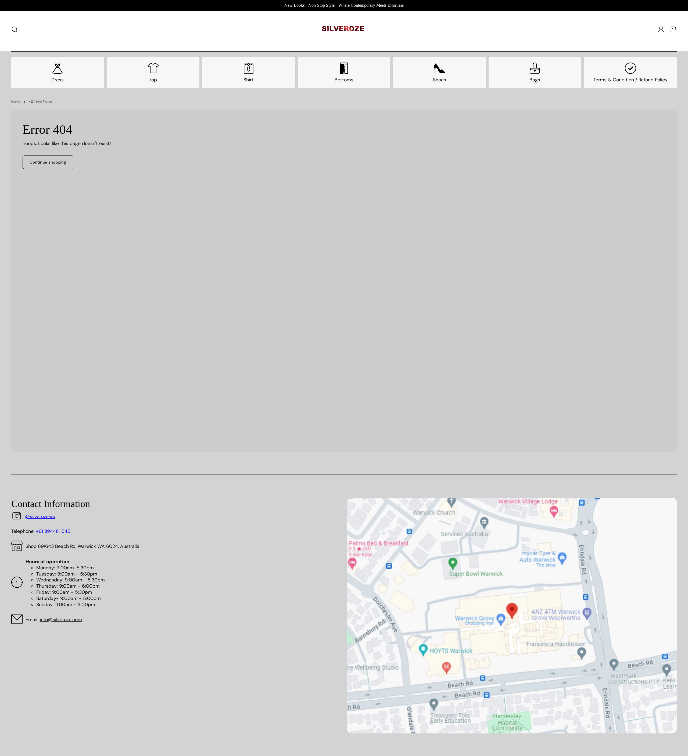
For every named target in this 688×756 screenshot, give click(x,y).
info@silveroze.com (61, 620)
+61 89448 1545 (53, 531)
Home (15, 102)
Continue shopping (48, 162)
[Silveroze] (343, 30)
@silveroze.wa (40, 516)
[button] (15, 29)
